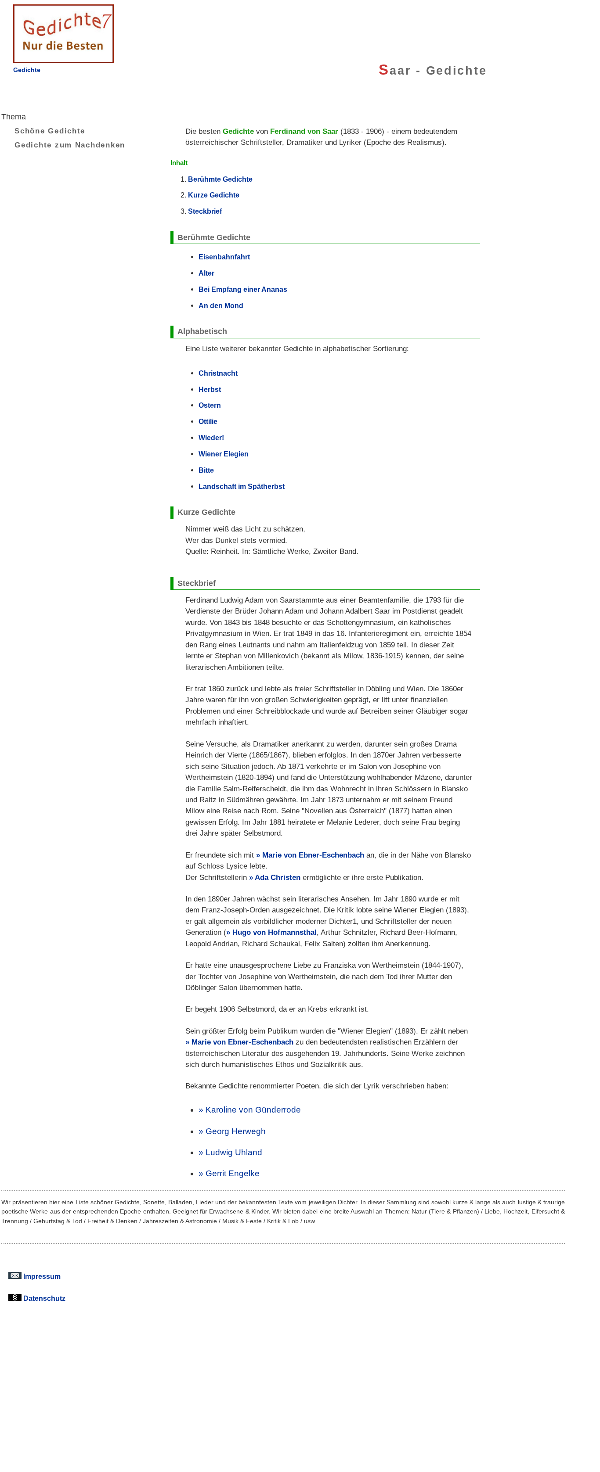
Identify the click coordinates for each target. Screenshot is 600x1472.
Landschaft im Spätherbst (242, 486)
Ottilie (208, 421)
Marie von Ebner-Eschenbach (313, 855)
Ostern (210, 405)
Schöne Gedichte (49, 130)
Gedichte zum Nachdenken (69, 144)
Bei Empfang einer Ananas (243, 289)
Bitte (206, 470)
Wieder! (211, 438)
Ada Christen (277, 877)
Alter (206, 273)
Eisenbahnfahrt (224, 257)
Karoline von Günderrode (253, 1109)
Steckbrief (205, 211)
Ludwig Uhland (234, 1152)
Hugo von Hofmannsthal (274, 932)
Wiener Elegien (224, 454)
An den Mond (221, 305)
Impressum (41, 1276)
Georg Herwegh (236, 1131)
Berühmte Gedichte (220, 179)
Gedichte (26, 69)
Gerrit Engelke (233, 1173)
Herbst (210, 389)
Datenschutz (43, 1298)
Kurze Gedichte (213, 195)
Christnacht (218, 373)
